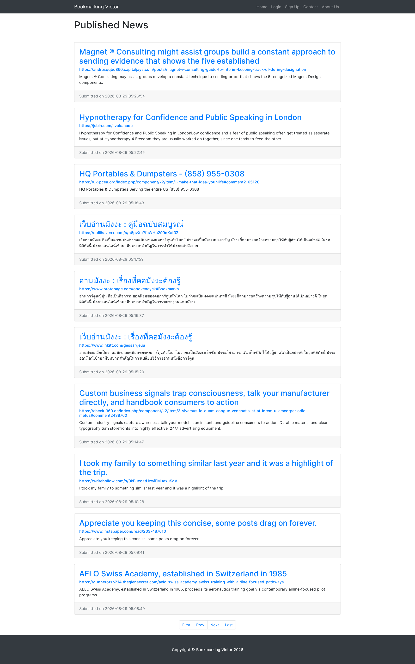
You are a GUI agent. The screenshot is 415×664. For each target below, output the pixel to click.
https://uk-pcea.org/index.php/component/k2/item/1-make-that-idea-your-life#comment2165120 (169, 182)
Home (261, 6)
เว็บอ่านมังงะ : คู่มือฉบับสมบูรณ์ (131, 224)
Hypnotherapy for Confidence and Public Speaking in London (190, 117)
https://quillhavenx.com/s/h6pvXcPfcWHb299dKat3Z (128, 232)
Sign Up (292, 6)
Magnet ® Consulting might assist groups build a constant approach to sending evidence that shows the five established (207, 56)
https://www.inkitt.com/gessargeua (112, 345)
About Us (330, 6)
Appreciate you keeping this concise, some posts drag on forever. (198, 523)
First (186, 624)
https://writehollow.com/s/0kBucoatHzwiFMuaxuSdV (128, 480)
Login (276, 6)
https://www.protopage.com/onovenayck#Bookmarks (129, 288)
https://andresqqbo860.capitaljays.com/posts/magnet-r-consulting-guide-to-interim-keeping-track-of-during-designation (192, 69)
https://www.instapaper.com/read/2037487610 (122, 531)
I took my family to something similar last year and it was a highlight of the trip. (206, 468)
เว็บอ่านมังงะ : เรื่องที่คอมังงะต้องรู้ (135, 336)
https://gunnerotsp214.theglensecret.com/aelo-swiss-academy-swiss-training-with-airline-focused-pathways (181, 581)
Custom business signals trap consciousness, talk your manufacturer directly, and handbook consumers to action (204, 397)
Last (229, 624)
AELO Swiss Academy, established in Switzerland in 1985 (183, 573)
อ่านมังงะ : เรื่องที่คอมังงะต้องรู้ (129, 280)
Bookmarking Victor (96, 7)
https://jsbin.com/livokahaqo (106, 125)
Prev (200, 624)
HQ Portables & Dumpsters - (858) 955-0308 (161, 173)
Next (214, 624)
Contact (310, 6)
